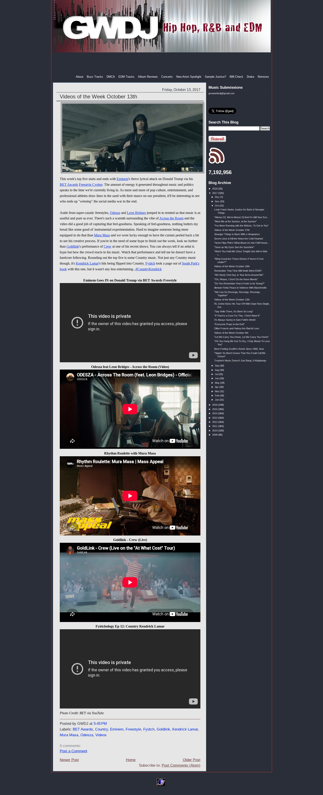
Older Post (191, 760)
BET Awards (69, 184)
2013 (215, 417)
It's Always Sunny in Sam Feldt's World (234, 319)
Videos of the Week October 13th (98, 96)
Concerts (167, 76)
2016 (215, 404)
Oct (217, 205)
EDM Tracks (126, 76)
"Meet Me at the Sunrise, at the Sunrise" (235, 221)
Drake (250, 76)
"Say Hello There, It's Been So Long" (233, 311)
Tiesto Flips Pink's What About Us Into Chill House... (241, 242)
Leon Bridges (136, 213)
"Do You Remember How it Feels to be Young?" (239, 283)
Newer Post (69, 760)
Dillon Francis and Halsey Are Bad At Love (236, 328)
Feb (217, 395)
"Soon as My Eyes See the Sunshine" (234, 247)
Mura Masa (102, 235)
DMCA (111, 76)
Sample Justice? (215, 76)
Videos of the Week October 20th (232, 266)
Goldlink (73, 246)
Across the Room (171, 218)
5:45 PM (100, 723)
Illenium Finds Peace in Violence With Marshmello (240, 287)
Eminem (122, 179)
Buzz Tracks (95, 76)
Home (131, 760)
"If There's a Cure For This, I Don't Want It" (237, 315)
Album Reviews (148, 76)
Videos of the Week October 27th (232, 230)
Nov (217, 201)
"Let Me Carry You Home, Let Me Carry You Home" (241, 337)
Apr (217, 387)
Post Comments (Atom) (181, 765)
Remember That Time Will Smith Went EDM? (238, 270)
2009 (215, 434)
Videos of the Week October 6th (231, 332)
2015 (215, 409)
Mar (217, 391)
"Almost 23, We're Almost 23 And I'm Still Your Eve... (241, 217)
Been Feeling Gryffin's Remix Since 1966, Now (239, 349)
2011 (215, 426)
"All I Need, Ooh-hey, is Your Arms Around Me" (238, 275)
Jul (217, 374)
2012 (215, 422)
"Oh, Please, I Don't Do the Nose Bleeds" (236, 279)
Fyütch (150, 263)
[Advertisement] (162, 64)
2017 (215, 193)
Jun (217, 378)
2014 (215, 413)
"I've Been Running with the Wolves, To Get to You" (241, 225)
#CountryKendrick (149, 269)
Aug (217, 370)
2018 (215, 188)
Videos (101, 735)
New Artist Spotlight (188, 76)
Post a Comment (73, 751)
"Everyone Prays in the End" (229, 324)
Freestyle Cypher (90, 184)
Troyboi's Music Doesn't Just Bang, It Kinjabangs (240, 360)
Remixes (263, 76)
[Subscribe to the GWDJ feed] (217, 163)
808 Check (236, 76)
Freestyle (133, 729)
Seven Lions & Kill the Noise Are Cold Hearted (238, 238)
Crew (107, 246)
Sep (217, 365)
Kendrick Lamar (87, 263)
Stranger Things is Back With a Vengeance (237, 234)
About (79, 76)
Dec (217, 197)
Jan (217, 399)
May (217, 382)
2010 (215, 430)
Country (101, 729)
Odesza (115, 213)
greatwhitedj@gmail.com (221, 93)
